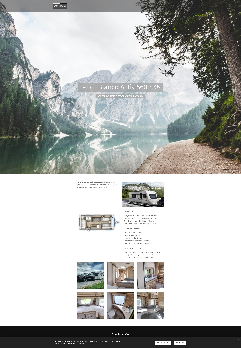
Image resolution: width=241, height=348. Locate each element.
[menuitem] (128, 6)
